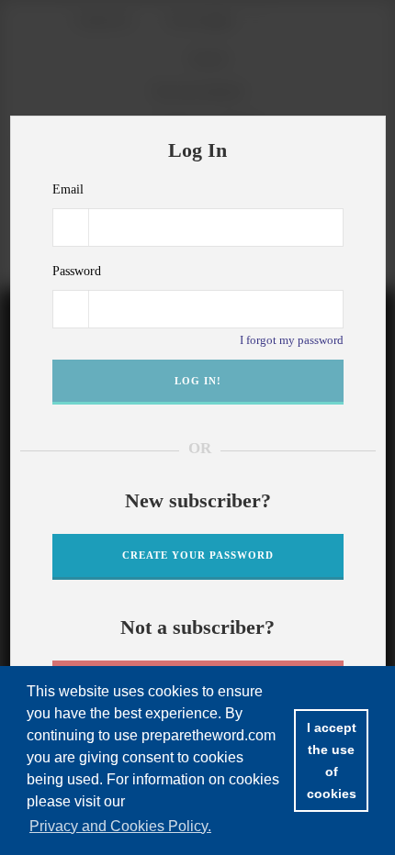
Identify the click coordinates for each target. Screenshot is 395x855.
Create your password (198, 555)
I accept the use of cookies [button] (331, 760)
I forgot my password (292, 340)
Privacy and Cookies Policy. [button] (120, 826)
